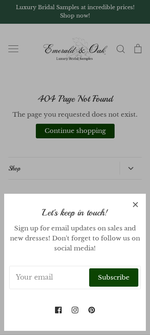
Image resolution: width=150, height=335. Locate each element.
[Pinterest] (91, 310)
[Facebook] (58, 310)
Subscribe (114, 277)
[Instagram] (75, 310)
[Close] (135, 204)
